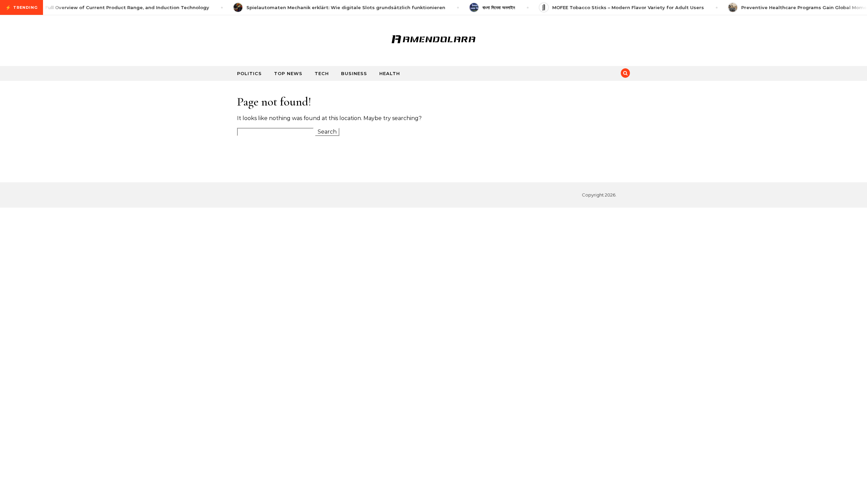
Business (354, 73)
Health (389, 73)
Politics (249, 73)
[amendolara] (433, 38)
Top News (288, 73)
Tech (322, 73)
